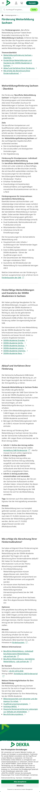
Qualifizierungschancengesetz (15, 704)
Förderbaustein (18, 642)
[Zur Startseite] (2, 15)
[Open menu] (3, 3)
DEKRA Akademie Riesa (12, 353)
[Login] (16, 3)
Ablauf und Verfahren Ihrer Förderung (19, 68)
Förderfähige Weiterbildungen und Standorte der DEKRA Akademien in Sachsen (17, 63)
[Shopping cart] (22, 3)
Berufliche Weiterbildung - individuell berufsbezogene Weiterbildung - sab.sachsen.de (18, 653)
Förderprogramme (10, 15)
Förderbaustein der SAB (11, 277)
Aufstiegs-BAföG (10, 706)
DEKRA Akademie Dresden (14, 340)
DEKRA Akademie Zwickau (14, 345)
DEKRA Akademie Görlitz (13, 343)
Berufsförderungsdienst (13, 714)
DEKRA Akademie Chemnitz (14, 351)
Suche (34, 10)
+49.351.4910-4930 (16, 671)
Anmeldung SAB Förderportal (15, 450)
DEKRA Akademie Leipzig (13, 348)
